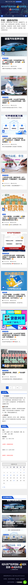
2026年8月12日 (7, 105)
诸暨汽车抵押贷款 (5, 58)
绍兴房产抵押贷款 (5, 97)
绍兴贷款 (4, 214)
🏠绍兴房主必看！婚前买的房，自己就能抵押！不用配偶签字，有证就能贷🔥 (13, 179)
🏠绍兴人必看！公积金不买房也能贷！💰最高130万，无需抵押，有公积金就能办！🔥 (13, 140)
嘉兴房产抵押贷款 (11, 578)
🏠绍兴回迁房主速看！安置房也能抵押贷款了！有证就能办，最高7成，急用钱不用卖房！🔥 (13, 257)
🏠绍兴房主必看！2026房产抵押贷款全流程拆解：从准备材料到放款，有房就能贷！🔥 (13, 101)
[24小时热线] (25, 582)
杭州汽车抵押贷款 (11, 582)
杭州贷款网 (22, 578)
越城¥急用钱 (14, 66)
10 (4, 475)
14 (17, 475)
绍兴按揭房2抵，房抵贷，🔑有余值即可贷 (13, 373)
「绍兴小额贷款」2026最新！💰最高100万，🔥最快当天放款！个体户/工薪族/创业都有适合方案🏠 (13, 218)
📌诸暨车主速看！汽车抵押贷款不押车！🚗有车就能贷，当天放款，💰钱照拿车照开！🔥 (13, 62)
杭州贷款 (5, 578)
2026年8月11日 (7, 144)
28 (17, 387)
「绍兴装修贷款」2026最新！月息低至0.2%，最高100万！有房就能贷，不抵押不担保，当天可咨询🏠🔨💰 (14, 296)
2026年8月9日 (6, 222)
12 (10, 475)
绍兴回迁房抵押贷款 (6, 253)
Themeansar (22, 575)
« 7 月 (3, 487)
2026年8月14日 (7, 66)
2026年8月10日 (7, 183)
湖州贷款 (17, 578)
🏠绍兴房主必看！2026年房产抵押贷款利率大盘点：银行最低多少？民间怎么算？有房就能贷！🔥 (13, 335)
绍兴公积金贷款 (5, 136)
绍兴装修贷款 (5, 292)
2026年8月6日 (6, 261)
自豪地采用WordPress (7, 575)
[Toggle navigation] (13, 16)
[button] (23, 16)
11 (7, 475)
